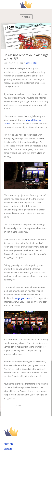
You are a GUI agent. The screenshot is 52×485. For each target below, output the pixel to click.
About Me (8, 443)
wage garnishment (24, 298)
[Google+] (34, 406)
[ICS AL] (26, 4)
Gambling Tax (31, 63)
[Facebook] (29, 406)
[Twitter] (24, 406)
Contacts (8, 448)
